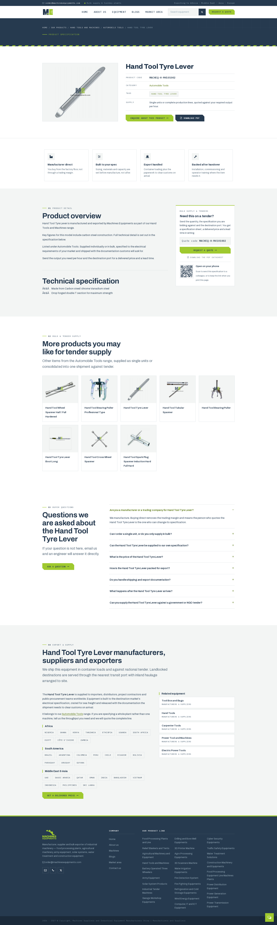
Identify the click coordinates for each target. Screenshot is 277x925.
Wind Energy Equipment (187, 898)
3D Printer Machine (184, 848)
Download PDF (192, 118)
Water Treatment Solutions (216, 855)
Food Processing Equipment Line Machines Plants (220, 875)
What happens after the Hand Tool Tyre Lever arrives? (141, 591)
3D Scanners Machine (186, 863)
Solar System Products (154, 884)
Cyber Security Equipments (214, 840)
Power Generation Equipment (216, 895)
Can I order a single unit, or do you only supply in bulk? (141, 534)
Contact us (115, 868)
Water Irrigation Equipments (183, 870)
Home (85, 11)
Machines (114, 850)
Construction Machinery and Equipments (219, 864)
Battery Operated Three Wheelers (155, 870)
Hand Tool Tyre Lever (163, 94)
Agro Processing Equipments (184, 855)
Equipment (119, 11)
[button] (269, 917)
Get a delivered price (61, 795)
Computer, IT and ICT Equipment (186, 906)
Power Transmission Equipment (218, 904)
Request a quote (221, 12)
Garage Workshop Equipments (151, 900)
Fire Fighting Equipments (188, 884)
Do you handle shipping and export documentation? (140, 579)
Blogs (136, 11)
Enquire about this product (147, 118)
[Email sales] (45, 870)
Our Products (58, 27)
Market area (154, 11)
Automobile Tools (113, 27)
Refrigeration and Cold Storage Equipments (186, 891)
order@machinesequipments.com (63, 3)
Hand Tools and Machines (84, 27)
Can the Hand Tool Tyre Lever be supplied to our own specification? (149, 545)
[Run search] (202, 12)
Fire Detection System (186, 878)
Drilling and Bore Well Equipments (185, 840)
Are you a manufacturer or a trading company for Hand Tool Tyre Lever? (152, 510)
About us (100, 11)
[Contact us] (53, 870)
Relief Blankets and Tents (155, 848)
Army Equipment (151, 878)
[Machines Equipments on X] (61, 870)
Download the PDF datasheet (206, 257)
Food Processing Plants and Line (155, 840)
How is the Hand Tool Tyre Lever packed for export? (140, 568)
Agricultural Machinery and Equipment (156, 855)
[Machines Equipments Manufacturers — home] (49, 836)
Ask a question (56, 566)
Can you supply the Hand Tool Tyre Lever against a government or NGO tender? (156, 602)
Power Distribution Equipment (217, 886)
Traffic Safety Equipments (221, 848)
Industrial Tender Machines (151, 891)
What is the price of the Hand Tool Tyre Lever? (136, 556)
